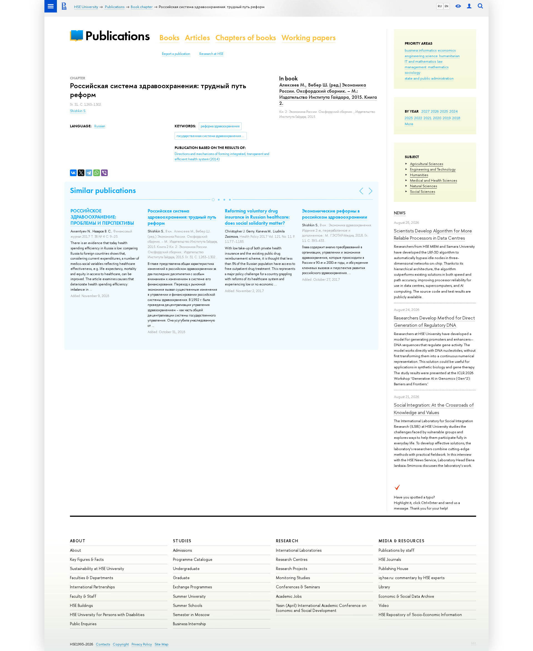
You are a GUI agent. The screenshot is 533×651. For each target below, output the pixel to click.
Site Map (162, 644)
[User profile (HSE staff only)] (469, 6)
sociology (412, 72)
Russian (99, 126)
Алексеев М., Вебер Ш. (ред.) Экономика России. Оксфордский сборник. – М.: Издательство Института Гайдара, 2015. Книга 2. (328, 94)
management (415, 66)
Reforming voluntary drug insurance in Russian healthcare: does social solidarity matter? (257, 217)
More (409, 123)
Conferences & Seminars (298, 586)
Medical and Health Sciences (433, 180)
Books (169, 37)
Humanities (419, 174)
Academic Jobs (288, 596)
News (400, 213)
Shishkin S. (78, 111)
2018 (456, 117)
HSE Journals (390, 559)
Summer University (189, 596)
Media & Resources (401, 540)
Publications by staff (396, 550)
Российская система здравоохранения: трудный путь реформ (182, 217)
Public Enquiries (83, 623)
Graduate (181, 577)
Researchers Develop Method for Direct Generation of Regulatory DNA (434, 321)
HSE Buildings (81, 605)
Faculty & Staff (83, 596)
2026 (435, 111)
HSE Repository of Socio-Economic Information (420, 614)
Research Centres (291, 559)
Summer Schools (187, 605)
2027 (425, 111)
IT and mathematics (420, 61)
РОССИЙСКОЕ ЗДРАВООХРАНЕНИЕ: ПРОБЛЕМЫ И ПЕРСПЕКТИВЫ (102, 217)
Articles (197, 37)
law (440, 61)
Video (384, 605)
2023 (409, 117)
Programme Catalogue (192, 559)
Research (287, 540)
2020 (437, 117)
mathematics (438, 66)
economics (447, 50)
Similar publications (103, 190)
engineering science (421, 55)
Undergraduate (186, 568)
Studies (182, 540)
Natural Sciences (423, 185)
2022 (418, 117)
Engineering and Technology (433, 169)
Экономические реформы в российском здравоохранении (334, 214)
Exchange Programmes (192, 586)
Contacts (103, 644)
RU (440, 6)
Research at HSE (211, 54)
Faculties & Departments (91, 577)
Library (384, 586)
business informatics (420, 50)
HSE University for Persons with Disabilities (107, 614)
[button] (213, 199)
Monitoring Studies (293, 577)
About (78, 540)
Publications (117, 35)
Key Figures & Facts (87, 559)
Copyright (121, 644)
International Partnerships (92, 586)
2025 (444, 111)
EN (446, 6)
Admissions (182, 550)
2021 (428, 117)
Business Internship (189, 623)
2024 (453, 111)
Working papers (308, 37)
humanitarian (449, 55)
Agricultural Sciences (426, 163)
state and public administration (429, 78)
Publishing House (393, 568)
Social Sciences (422, 191)
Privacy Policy (142, 644)
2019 (447, 117)
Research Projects (291, 568)
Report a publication (176, 54)
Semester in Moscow (191, 614)
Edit (473, 643)
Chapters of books (245, 37)
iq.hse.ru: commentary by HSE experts (411, 577)
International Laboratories (298, 550)
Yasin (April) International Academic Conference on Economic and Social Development (321, 608)
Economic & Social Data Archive (406, 596)
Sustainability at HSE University (97, 568)
